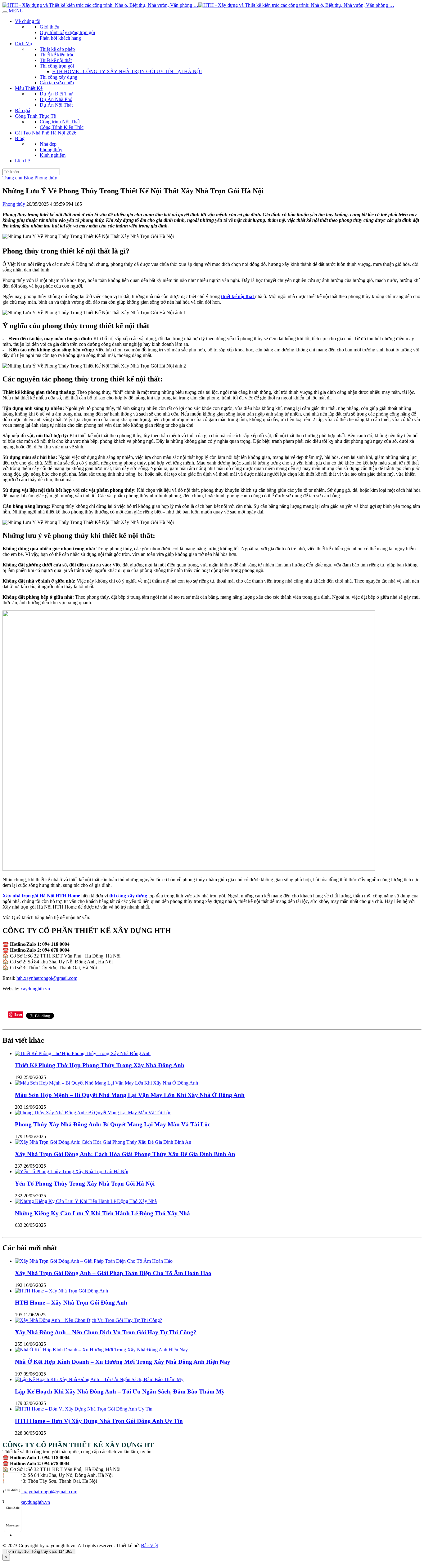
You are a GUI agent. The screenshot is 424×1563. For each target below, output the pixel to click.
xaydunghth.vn (35, 988)
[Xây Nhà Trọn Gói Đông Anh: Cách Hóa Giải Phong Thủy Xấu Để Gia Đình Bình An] (103, 1142)
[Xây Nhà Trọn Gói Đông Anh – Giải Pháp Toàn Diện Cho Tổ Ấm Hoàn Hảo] (94, 1261)
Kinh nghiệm (52, 155)
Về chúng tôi (27, 21)
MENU (16, 10)
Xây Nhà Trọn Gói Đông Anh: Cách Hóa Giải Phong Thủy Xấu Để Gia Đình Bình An (125, 1154)
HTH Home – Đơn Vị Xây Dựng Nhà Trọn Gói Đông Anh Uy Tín (99, 1421)
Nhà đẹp (48, 144)
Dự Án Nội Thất (56, 105)
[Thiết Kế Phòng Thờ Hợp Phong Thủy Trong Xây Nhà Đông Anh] (83, 1053)
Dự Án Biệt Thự (56, 93)
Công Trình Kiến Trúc (61, 127)
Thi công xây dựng (58, 77)
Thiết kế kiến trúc (57, 54)
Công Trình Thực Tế (35, 116)
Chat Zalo (13, 1507)
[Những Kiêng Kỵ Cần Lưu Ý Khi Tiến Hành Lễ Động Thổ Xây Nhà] (86, 1201)
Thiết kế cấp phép (57, 49)
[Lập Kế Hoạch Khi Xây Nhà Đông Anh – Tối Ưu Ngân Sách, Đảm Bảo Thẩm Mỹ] (99, 1379)
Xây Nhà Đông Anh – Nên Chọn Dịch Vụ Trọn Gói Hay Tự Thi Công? (105, 1332)
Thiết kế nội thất (56, 60)
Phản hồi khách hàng (60, 38)
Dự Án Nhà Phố (56, 99)
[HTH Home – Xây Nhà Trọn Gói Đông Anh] (61, 1290)
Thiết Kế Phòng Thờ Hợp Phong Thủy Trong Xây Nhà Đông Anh (99, 1065)
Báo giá (22, 110)
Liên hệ (22, 160)
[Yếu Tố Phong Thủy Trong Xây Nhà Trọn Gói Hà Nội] (71, 1171)
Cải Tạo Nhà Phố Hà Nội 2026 (45, 132)
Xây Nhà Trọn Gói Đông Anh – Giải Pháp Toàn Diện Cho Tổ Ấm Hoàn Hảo (113, 1273)
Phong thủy (51, 149)
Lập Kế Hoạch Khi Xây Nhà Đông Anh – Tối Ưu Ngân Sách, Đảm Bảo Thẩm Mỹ (120, 1391)
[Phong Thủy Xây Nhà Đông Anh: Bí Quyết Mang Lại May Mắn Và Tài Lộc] (93, 1112)
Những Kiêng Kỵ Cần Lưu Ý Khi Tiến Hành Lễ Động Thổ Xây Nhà (102, 1213)
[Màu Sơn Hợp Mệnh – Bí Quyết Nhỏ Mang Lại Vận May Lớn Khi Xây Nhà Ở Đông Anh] (106, 1082)
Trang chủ (12, 177)
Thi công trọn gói (57, 65)
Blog (20, 138)
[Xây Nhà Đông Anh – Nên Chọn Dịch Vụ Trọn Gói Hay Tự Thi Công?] (88, 1320)
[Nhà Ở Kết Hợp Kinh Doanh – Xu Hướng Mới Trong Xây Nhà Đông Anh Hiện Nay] (101, 1349)
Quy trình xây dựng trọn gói (67, 32)
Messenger (13, 1525)
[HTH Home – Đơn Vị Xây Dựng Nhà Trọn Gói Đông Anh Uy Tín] (83, 1408)
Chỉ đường (12, 1490)
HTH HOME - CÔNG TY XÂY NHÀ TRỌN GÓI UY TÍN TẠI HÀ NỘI (127, 71)
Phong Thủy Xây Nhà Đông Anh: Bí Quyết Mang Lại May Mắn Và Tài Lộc (112, 1124)
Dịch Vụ (23, 43)
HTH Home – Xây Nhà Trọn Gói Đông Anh (71, 1302)
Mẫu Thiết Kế (29, 88)
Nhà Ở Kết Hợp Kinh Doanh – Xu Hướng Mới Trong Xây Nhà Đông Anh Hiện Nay (122, 1361)
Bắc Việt (149, 1545)
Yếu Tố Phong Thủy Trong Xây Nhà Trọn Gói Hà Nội (85, 1183)
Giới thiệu (49, 26)
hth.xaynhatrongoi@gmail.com (46, 978)
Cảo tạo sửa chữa (57, 82)
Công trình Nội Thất (60, 121)
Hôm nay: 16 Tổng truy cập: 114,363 (39, 1551)
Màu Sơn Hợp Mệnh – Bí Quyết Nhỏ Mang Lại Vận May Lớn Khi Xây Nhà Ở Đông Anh (130, 1095)
